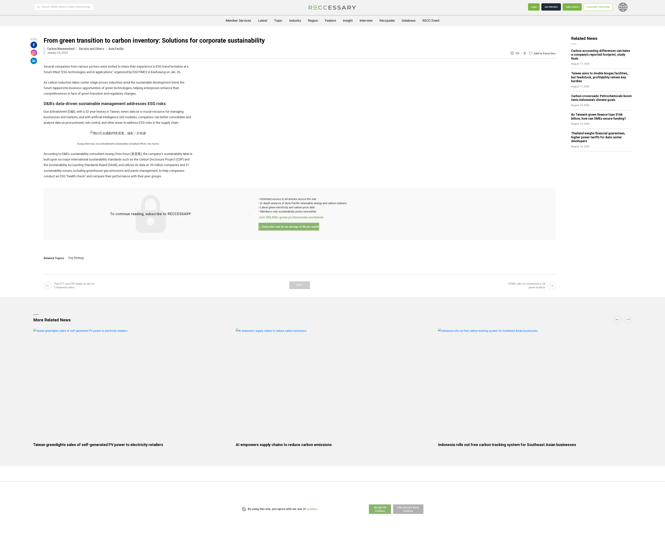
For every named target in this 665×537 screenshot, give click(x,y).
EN (517, 53)
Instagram (33, 53)
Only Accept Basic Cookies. (408, 509)
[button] (617, 319)
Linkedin (33, 61)
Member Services (238, 21)
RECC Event (430, 21)
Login (534, 7)
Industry (295, 21)
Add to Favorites (545, 53)
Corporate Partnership (598, 7)
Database (408, 21)
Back (299, 285)
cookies (312, 509)
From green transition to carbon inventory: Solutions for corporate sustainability (332, 7)
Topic (278, 21)
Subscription (572, 7)
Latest (262, 21)
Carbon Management (61, 48)
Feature (330, 21)
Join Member (551, 7)
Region (313, 21)
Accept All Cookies (380, 509)
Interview (366, 21)
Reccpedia (387, 21)
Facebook (33, 45)
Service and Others (91, 48)
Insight (348, 21)
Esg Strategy (76, 257)
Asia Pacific (116, 48)
